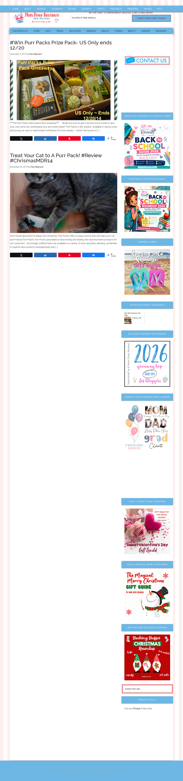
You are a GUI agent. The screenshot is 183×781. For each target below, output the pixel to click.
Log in (128, 771)
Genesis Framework (103, 771)
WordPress (119, 771)
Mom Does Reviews (37, 16)
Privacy (136, 708)
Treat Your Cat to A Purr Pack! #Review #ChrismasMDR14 (56, 157)
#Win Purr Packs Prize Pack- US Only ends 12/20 (61, 45)
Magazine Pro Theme (80, 771)
